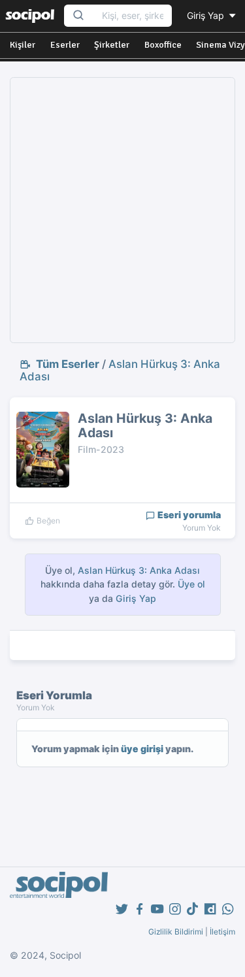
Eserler (65, 44)
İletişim (222, 931)
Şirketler (111, 44)
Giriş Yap (207, 15)
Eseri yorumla (188, 514)
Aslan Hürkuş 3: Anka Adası (120, 370)
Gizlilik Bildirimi (175, 931)
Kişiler (22, 44)
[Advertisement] (122, 210)
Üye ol (191, 583)
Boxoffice (163, 44)
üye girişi (142, 748)
